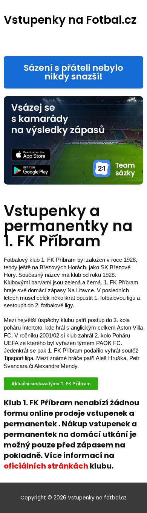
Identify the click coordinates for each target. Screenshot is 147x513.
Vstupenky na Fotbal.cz (70, 20)
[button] (73, 72)
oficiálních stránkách (46, 466)
